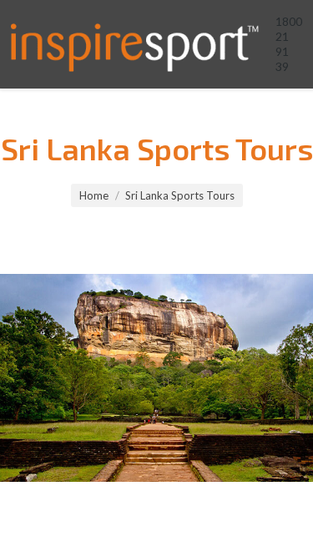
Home (94, 195)
